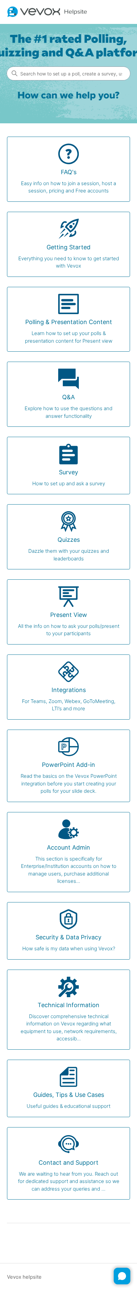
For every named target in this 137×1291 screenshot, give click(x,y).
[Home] (47, 12)
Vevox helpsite (24, 1277)
